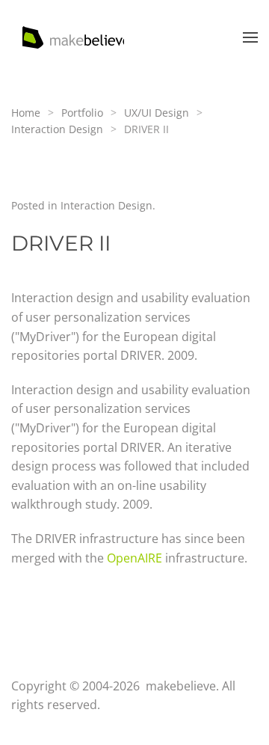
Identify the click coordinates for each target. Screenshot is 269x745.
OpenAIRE (134, 558)
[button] (250, 37)
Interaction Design (106, 205)
